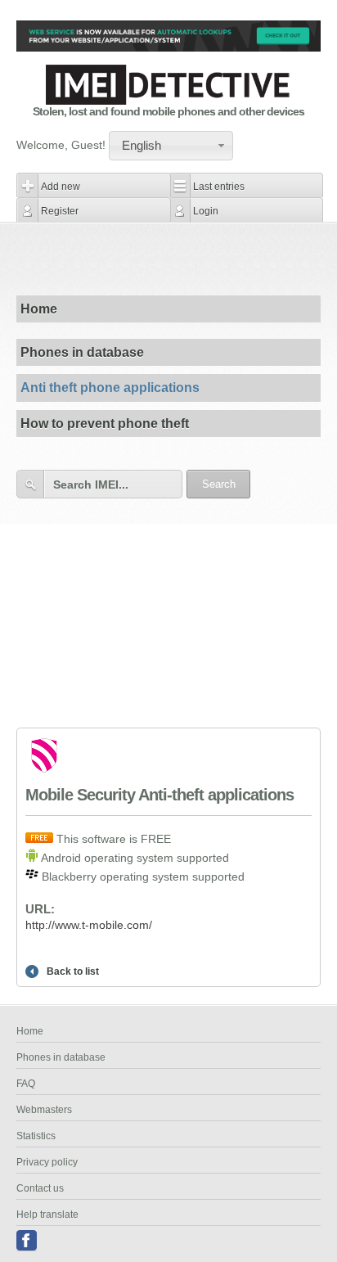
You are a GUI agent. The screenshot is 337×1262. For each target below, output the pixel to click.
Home (38, 309)
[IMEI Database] (168, 100)
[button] (171, 145)
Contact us (40, 1188)
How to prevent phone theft (104, 423)
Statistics (36, 1136)
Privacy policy (47, 1162)
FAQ (25, 1083)
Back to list (73, 971)
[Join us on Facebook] (26, 1240)
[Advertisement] (176, 258)
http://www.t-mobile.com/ (88, 924)
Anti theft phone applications (110, 387)
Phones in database (82, 352)
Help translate (47, 1214)
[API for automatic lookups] (168, 47)
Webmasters (44, 1110)
